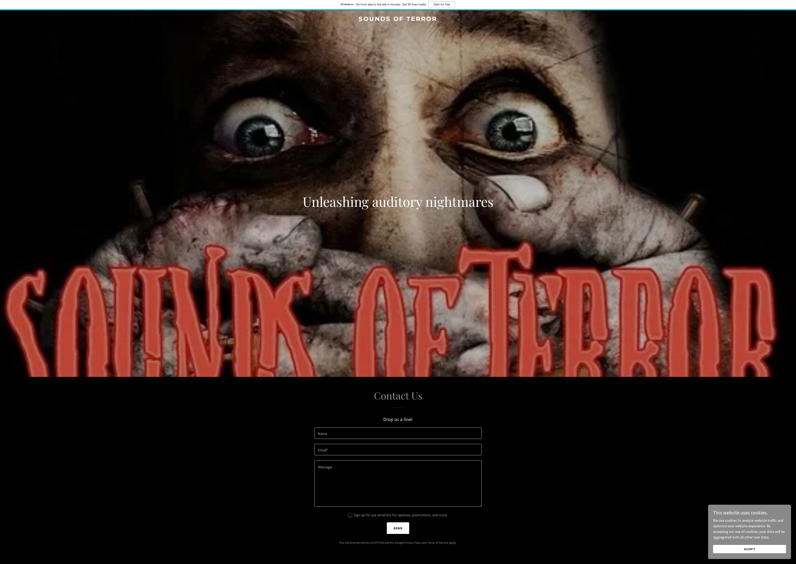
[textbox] (397, 433)
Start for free (441, 4)
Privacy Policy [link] (413, 543)
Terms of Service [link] (438, 543)
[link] (398, 19)
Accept (749, 549)
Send (398, 528)
